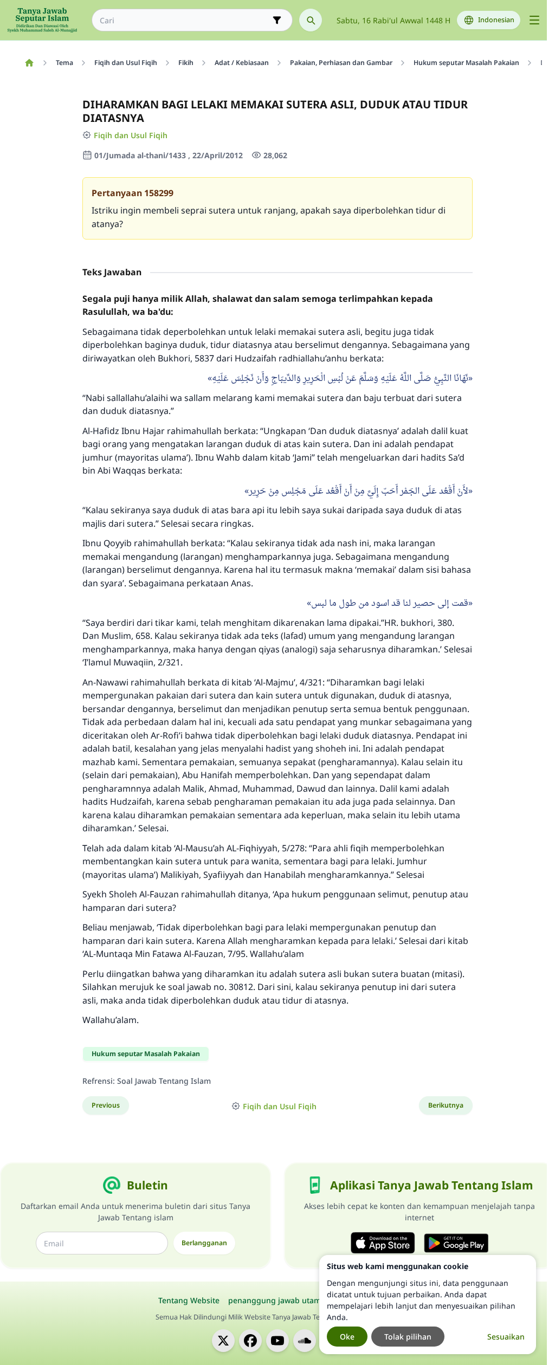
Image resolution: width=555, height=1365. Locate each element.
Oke (347, 1336)
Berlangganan (204, 1242)
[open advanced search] (277, 20)
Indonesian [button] (496, 19)
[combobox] (184, 20)
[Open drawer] (534, 20)
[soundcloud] (304, 1340)
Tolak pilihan (407, 1336)
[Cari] (310, 20)
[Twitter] (223, 1340)
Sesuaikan (506, 1336)
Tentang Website (189, 1300)
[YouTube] (277, 1340)
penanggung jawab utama (276, 1300)
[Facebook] (250, 1340)
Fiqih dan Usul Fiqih (130, 135)
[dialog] (427, 1304)
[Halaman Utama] (29, 62)
